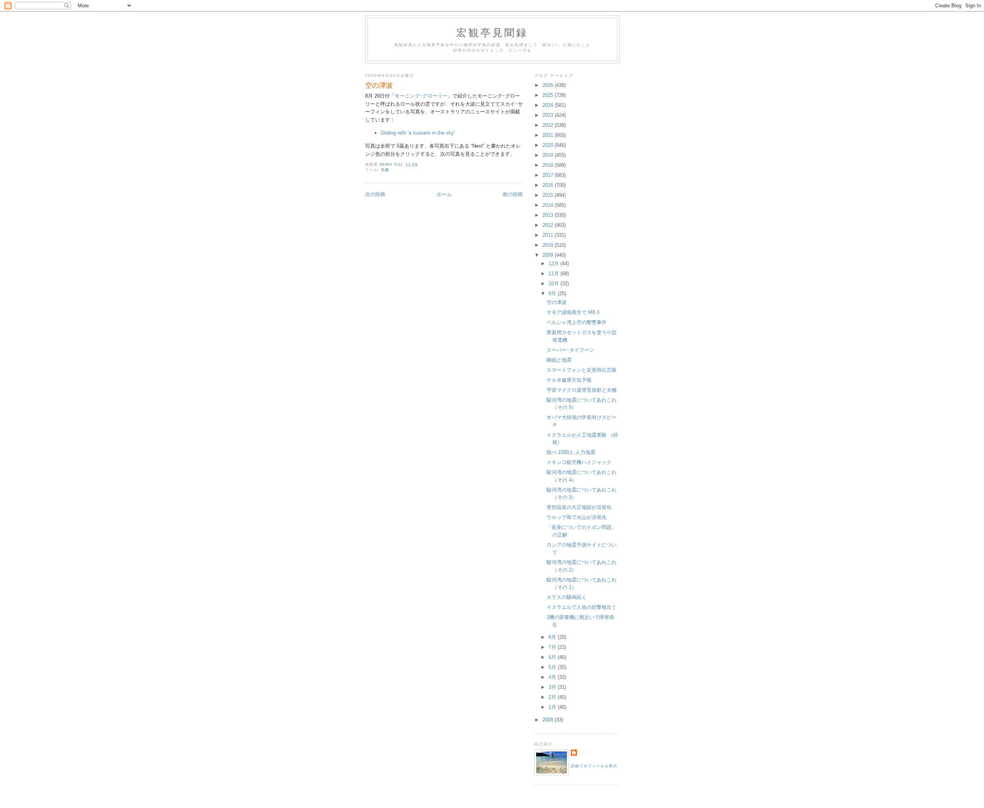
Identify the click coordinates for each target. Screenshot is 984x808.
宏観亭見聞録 (492, 32)
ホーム (444, 194)
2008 (548, 720)
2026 (548, 85)
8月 (553, 637)
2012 (548, 225)
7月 (553, 647)
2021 (548, 135)
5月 (553, 667)
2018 (548, 165)
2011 (548, 235)
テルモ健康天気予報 (569, 380)
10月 (554, 283)
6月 (553, 657)
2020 (548, 145)
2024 (548, 105)
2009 (548, 255)
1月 (553, 707)
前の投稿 (513, 194)
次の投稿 (375, 194)
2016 (548, 185)
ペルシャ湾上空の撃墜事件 (577, 322)
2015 (548, 195)
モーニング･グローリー (421, 96)
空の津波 (557, 302)
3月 (553, 687)
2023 (548, 115)
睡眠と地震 (559, 360)
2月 (553, 697)
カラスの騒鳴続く (567, 597)
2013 (548, 215)
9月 (553, 293)
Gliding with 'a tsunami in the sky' (418, 133)
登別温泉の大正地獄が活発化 (579, 507)
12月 (554, 263)
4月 (553, 677)
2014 (548, 205)
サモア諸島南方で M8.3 (573, 312)
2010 (548, 245)
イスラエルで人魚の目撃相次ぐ (582, 607)
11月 (554, 273)
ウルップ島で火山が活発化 (577, 517)
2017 (548, 175)
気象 (385, 170)
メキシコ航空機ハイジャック (579, 462)
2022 (548, 125)
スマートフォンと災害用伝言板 (582, 370)
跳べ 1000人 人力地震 (571, 452)
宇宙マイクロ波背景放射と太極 (582, 390)
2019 (548, 155)
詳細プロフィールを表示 (594, 766)
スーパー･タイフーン (570, 350)
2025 (548, 95)
